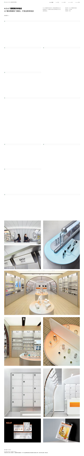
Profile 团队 (63, 2)
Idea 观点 (57, 2)
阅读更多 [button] (6, 15)
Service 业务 (70, 2)
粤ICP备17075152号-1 (7, 449)
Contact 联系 (77, 2)
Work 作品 (51, 2)
